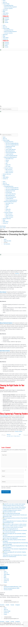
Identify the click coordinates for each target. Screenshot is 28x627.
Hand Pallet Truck (9, 158)
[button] (14, 247)
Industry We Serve (7, 174)
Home (4, 0)
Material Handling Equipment (10, 6)
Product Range (6, 3)
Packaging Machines (8, 5)
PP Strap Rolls (9, 147)
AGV (6, 163)
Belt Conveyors (9, 169)
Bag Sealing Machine (10, 151)
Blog (4, 227)
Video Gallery (6, 13)
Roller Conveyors (9, 172)
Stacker (7, 160)
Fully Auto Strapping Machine (12, 143)
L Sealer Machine (9, 154)
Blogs (4, 11)
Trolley (7, 161)
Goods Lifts (8, 164)
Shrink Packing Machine (11, 152)
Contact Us (5, 178)
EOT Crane (8, 166)
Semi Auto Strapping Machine (12, 144)
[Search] (27, 501)
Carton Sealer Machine (11, 149)
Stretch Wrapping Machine (11, 155)
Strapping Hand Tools (10, 146)
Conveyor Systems (8, 8)
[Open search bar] (0, 106)
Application (5, 9)
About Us (5, 2)
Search (1, 500)
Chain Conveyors (9, 171)
